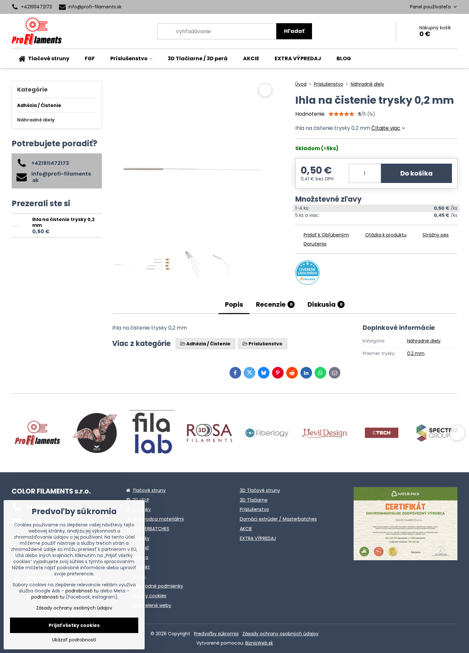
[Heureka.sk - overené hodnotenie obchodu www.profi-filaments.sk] (307, 283)
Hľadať (294, 31)
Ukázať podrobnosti (74, 640)
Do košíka (416, 173)
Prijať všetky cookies (74, 625)
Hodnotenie (310, 114)
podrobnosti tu (82, 591)
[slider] (341, 114)
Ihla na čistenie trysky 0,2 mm (63, 222)
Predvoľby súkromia (216, 633)
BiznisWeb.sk (259, 643)
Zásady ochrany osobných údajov (280, 633)
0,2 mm (416, 353)
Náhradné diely (424, 341)
